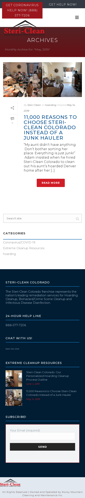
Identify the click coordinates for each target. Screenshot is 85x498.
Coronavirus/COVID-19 (19, 242)
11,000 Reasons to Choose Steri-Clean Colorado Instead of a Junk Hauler (50, 127)
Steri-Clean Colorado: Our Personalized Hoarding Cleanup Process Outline (47, 376)
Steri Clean (34, 104)
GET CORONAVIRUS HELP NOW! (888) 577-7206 (22, 10)
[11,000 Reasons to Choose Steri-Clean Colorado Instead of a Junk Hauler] (42, 79)
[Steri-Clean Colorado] (10, 482)
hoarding (50, 104)
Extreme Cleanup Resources (23, 248)
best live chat (12, 348)
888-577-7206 (16, 325)
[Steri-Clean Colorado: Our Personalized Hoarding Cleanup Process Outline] (14, 378)
